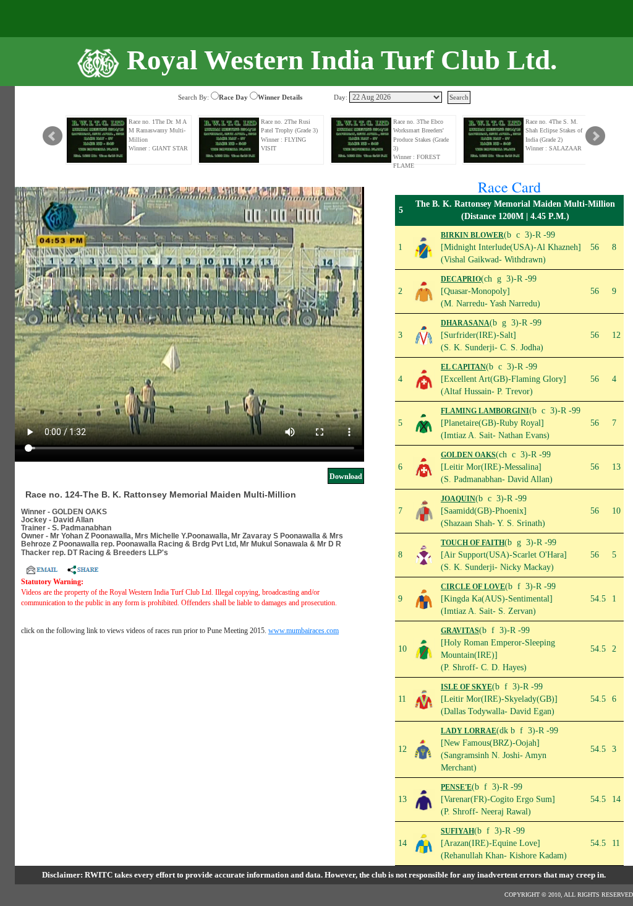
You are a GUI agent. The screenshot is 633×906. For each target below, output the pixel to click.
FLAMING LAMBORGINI (485, 411)
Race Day (233, 97)
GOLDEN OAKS (468, 455)
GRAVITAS (460, 630)
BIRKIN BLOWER (472, 235)
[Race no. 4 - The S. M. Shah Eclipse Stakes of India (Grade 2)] (494, 140)
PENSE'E (456, 787)
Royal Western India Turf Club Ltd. (342, 60)
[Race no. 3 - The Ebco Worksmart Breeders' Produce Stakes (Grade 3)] (361, 140)
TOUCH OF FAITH (472, 542)
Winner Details (280, 97)
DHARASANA (465, 323)
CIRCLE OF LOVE (473, 586)
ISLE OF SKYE (466, 687)
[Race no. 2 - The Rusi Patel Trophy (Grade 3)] (229, 140)
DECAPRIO (461, 279)
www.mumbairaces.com (303, 630)
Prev (52, 136)
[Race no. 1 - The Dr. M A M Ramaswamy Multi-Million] (97, 140)
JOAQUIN (458, 498)
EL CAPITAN (463, 367)
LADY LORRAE (468, 731)
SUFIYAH (457, 831)
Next (595, 136)
